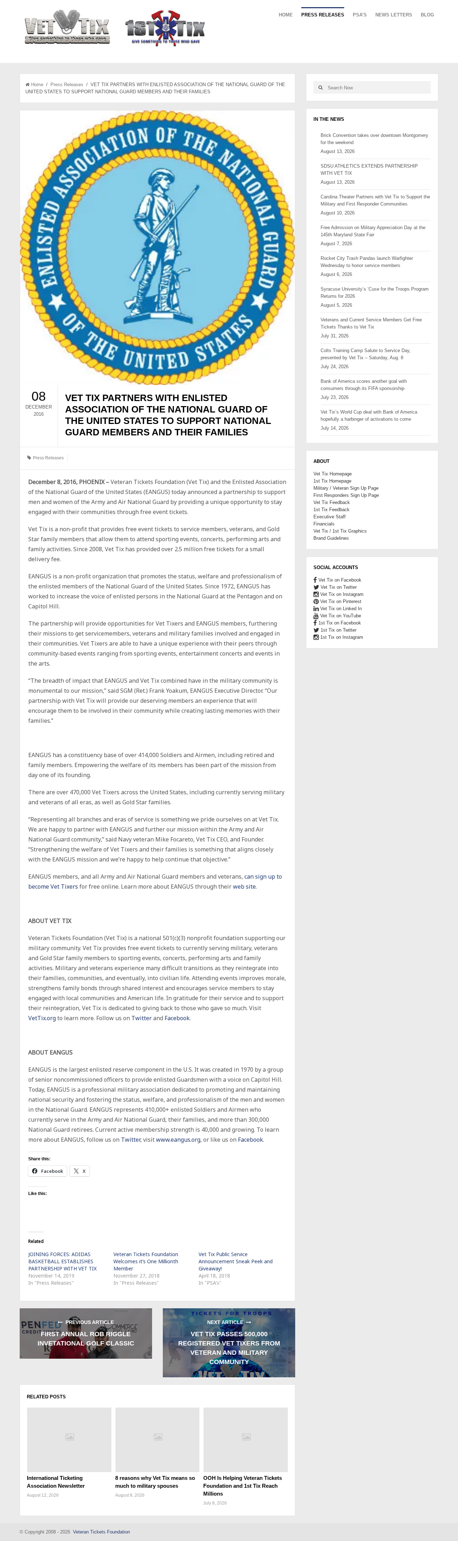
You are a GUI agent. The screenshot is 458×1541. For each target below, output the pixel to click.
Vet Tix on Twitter (338, 587)
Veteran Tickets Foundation (101, 1532)
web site (244, 886)
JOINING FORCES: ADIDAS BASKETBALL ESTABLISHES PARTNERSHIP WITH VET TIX (62, 1261)
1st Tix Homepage (332, 481)
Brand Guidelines (331, 538)
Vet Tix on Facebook (339, 580)
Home (286, 15)
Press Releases (322, 15)
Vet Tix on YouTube (340, 615)
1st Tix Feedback (331, 509)
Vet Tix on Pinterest (340, 601)
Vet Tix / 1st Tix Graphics (340, 531)
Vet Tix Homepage (332, 473)
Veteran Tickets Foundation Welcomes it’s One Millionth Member (145, 1261)
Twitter (141, 1018)
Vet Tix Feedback (331, 502)
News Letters (393, 15)
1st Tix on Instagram (341, 637)
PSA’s (360, 15)
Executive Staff (329, 516)
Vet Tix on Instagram (341, 594)
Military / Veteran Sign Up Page (346, 488)
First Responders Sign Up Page (346, 495)
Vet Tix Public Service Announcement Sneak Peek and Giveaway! (236, 1261)
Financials (324, 524)
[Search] (320, 87)
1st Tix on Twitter (337, 630)
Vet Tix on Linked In (340, 608)
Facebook (177, 1018)
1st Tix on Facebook (339, 623)
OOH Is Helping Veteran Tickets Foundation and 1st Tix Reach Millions (242, 1486)
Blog (427, 15)
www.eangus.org (178, 1140)
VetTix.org (42, 1018)
